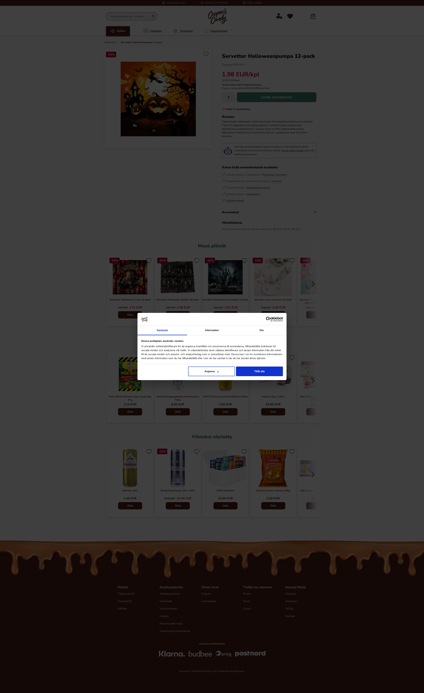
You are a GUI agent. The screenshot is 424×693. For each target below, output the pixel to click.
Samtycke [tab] (162, 330)
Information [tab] (212, 330)
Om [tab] (262, 330)
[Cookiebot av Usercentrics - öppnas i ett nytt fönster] (268, 319)
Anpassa (210, 371)
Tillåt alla (259, 371)
